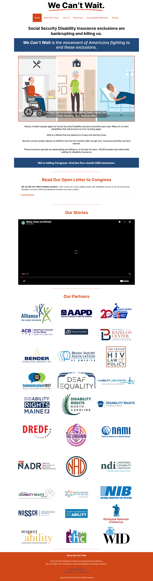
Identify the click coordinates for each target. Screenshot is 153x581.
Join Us (66, 18)
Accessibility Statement (97, 18)
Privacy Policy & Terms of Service (76, 572)
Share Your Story (51, 18)
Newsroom (78, 18)
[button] (76, 194)
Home (37, 18)
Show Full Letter (27, 195)
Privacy (115, 18)
